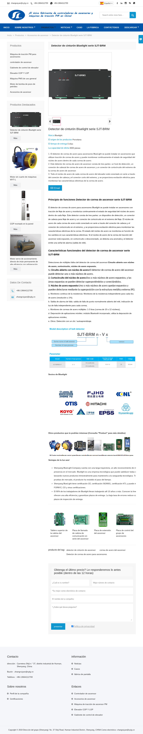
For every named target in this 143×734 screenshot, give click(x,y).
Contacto (12, 656)
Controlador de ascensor (85, 693)
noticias (65, 27)
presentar (58, 626)
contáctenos (111, 27)
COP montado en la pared (21, 224)
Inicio (6, 27)
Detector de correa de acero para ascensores (86, 554)
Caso (79, 27)
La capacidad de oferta (59, 148)
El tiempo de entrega (58, 144)
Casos (77, 669)
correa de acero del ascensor (113, 550)
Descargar (130, 27)
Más (15, 138)
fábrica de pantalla (82, 674)
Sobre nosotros (24, 27)
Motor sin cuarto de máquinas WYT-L (23, 178)
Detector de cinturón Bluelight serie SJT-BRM (25, 131)
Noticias (77, 663)
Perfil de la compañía (19, 693)
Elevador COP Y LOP (19, 73)
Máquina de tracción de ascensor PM (90, 704)
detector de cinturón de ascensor (81, 550)
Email (55, 187)
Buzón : (10, 672)
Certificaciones (16, 699)
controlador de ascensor (21, 62)
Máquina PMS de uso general (23, 78)
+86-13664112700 (41, 3)
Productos (47, 27)
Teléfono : (11, 677)
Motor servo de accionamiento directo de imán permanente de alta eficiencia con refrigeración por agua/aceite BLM (25, 262)
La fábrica (93, 27)
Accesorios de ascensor (37, 35)
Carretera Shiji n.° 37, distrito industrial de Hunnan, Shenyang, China (39, 665)
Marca (51, 135)
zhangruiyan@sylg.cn (19, 3)
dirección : (11, 663)
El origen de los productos (60, 139)
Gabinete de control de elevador (24, 67)
